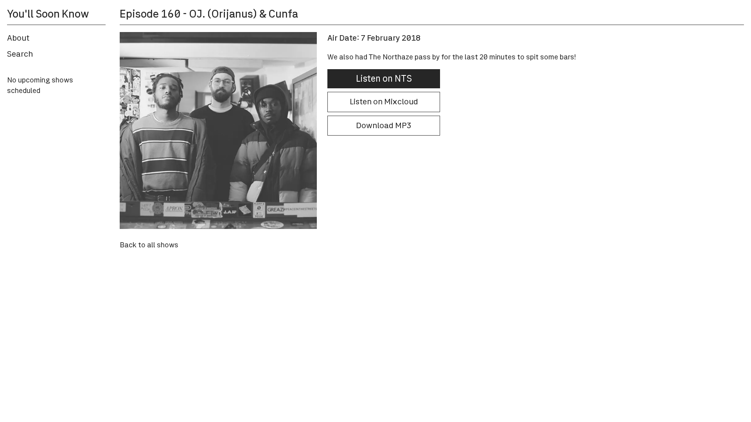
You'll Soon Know (48, 14)
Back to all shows (149, 245)
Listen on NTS (384, 78)
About (18, 38)
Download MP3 (383, 125)
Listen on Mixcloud (384, 101)
